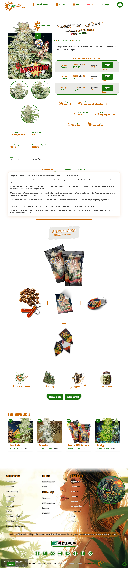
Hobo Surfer (15, 445)
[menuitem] (90, 4)
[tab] (47, 170)
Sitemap (91, 563)
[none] (90, 4)
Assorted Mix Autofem (78, 445)
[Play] (38, 35)
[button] (40, 4)
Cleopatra (43, 445)
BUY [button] (108, 64)
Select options (20, 439)
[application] (38, 36)
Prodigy (100, 445)
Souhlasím (11, 564)
